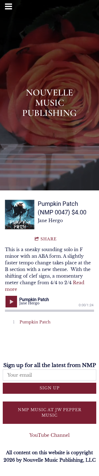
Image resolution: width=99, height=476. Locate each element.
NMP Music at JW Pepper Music (49, 412)
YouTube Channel (49, 435)
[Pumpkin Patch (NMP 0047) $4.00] (19, 214)
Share (48, 238)
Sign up (50, 387)
